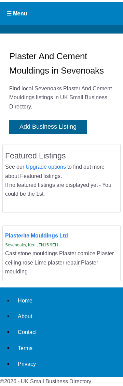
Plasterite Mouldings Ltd (36, 235)
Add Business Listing (48, 126)
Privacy (27, 364)
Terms (25, 348)
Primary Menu (61, 13)
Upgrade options (46, 167)
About (25, 316)
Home (25, 300)
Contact (27, 332)
